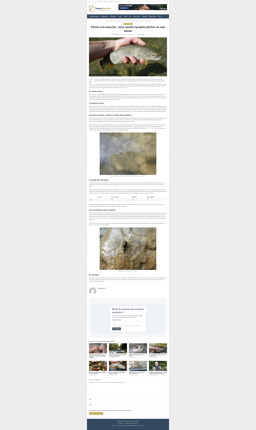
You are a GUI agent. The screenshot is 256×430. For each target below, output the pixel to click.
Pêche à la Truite (112, 21)
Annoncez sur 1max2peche (114, 1)
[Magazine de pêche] (99, 8)
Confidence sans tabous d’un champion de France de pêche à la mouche (158, 373)
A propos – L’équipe (98, 1)
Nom (90, 399)
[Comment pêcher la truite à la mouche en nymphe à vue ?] (158, 348)
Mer (130, 16)
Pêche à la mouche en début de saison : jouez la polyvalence (98, 373)
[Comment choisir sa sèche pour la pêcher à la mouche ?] (138, 366)
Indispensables (104, 16)
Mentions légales (121, 425)
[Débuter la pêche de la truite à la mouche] (138, 348)
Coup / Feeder (136, 16)
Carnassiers (113, 16)
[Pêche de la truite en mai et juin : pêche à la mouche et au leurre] (118, 348)
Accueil (91, 1)
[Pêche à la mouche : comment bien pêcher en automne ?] (118, 366)
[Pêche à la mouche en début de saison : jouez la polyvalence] (98, 366)
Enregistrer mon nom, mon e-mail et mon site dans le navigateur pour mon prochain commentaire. (111, 410)
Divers (159, 16)
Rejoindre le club (116, 320)
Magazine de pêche (94, 16)
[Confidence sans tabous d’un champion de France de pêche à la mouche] (158, 366)
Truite (125, 16)
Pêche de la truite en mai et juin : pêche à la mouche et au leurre (117, 355)
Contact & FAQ (141, 425)
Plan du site (114, 425)
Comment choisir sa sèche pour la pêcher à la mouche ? (136, 373)
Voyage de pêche (152, 16)
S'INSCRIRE (116, 328)
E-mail (90, 404)
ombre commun (150, 128)
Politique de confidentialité (131, 425)
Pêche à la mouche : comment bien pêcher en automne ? (117, 373)
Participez (105, 1)
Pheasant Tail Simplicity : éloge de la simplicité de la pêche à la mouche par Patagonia (97, 356)
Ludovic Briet (116, 34)
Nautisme (144, 16)
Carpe (119, 16)
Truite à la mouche (121, 21)
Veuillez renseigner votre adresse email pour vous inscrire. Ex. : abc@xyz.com (126, 325)
